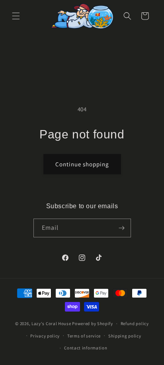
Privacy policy (45, 336)
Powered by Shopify (92, 323)
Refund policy (135, 323)
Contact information (85, 348)
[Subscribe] (122, 228)
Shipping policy (124, 336)
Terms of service (84, 336)
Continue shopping (82, 164)
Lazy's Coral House (51, 323)
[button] (16, 16)
